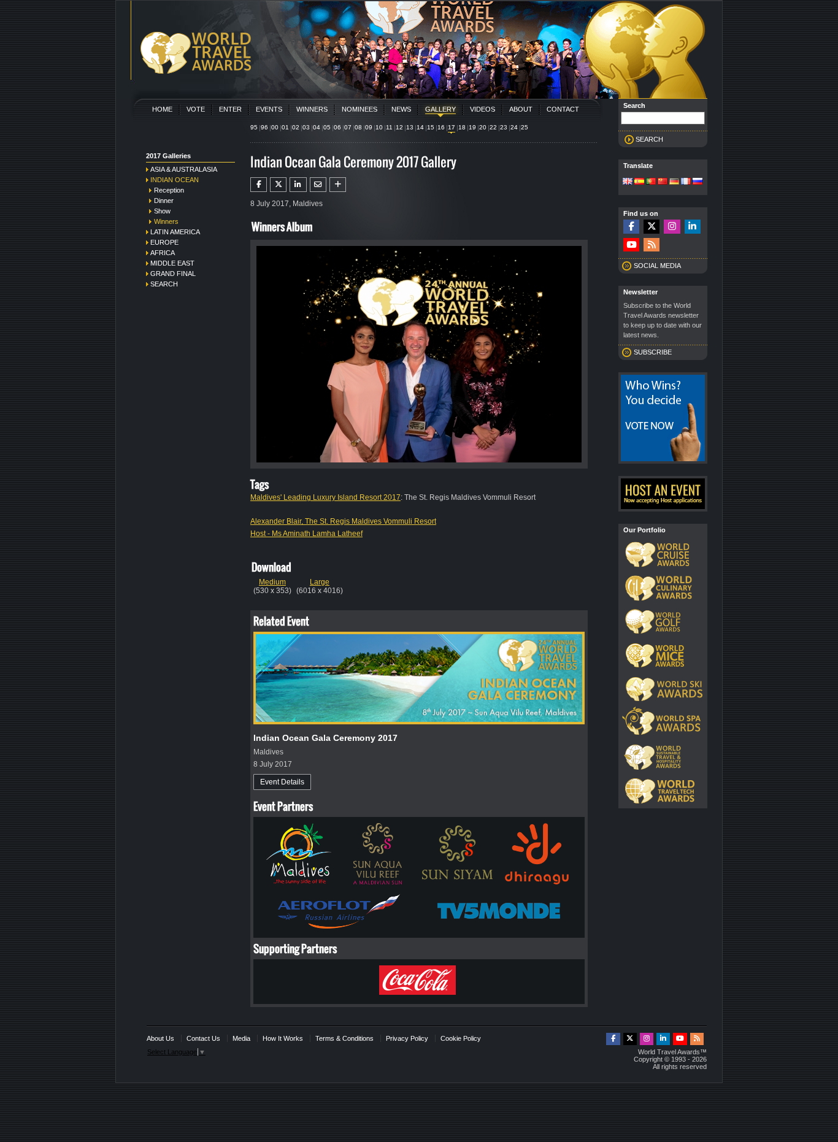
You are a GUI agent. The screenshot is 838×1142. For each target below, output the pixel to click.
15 (430, 127)
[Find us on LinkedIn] (693, 227)
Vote (195, 109)
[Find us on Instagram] (672, 227)
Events (269, 109)
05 (327, 127)
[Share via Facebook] (258, 184)
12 (399, 127)
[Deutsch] (674, 182)
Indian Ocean (174, 179)
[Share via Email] (318, 184)
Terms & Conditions (344, 1038)
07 (348, 127)
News (401, 109)
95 (254, 127)
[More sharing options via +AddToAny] (337, 184)
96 (264, 127)
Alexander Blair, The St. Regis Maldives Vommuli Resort (343, 521)
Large (319, 582)
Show (162, 211)
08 (358, 127)
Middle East (172, 263)
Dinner (164, 200)
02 (295, 127)
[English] (627, 182)
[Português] (651, 182)
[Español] (639, 182)
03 (306, 127)
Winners (312, 109)
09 (368, 127)
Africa (162, 252)
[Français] (686, 182)
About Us (160, 1038)
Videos (482, 109)
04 (316, 127)
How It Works (283, 1038)
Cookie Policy (460, 1038)
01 (285, 127)
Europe (164, 242)
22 (493, 127)
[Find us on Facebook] (631, 227)
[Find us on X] (651, 227)
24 (514, 127)
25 (524, 127)
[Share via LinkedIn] (298, 184)
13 (409, 127)
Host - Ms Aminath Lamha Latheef (306, 533)
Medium (272, 582)
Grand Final (173, 273)
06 (337, 127)
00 (275, 127)
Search (164, 284)
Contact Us (203, 1038)
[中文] (662, 182)
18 (462, 127)
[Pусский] (697, 182)
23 (503, 127)
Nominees (359, 109)
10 (379, 127)
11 (389, 127)
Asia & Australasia (183, 169)
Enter (230, 109)
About (520, 109)
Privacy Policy (407, 1038)
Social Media (657, 265)
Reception (169, 190)
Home (162, 109)
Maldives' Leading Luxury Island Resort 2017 (325, 497)
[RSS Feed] (651, 245)
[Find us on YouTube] (631, 245)
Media (241, 1038)
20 (482, 127)
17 (451, 127)
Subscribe (653, 352)
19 (472, 127)
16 (441, 127)
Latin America (175, 232)
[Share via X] (278, 184)
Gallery (440, 109)
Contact (563, 109)
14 (420, 127)
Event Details (282, 782)
